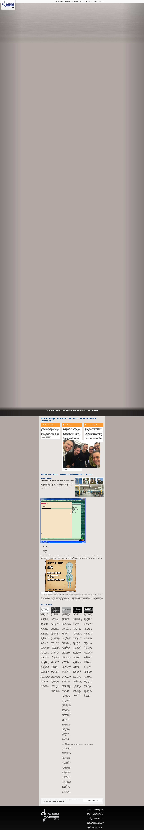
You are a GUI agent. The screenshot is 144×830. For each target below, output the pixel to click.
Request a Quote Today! (93, 800)
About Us (90, 1)
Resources (96, 1)
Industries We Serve (83, 1)
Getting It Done (61, 1)
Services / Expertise (68, 1)
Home (56, 1)
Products (76, 1)
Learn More (48, 437)
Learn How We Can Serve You (46, 593)
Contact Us (102, 1)
